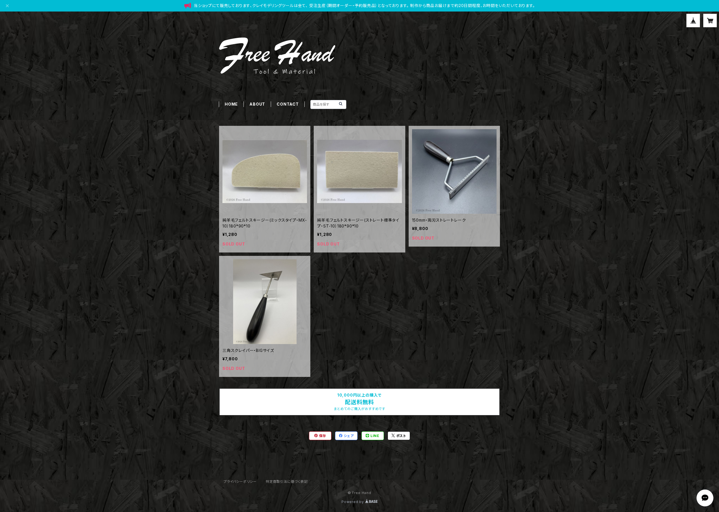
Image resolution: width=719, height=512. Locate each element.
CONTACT (288, 104)
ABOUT (257, 104)
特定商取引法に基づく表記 (287, 481)
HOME (231, 104)
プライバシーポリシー (240, 481)
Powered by (353, 502)
